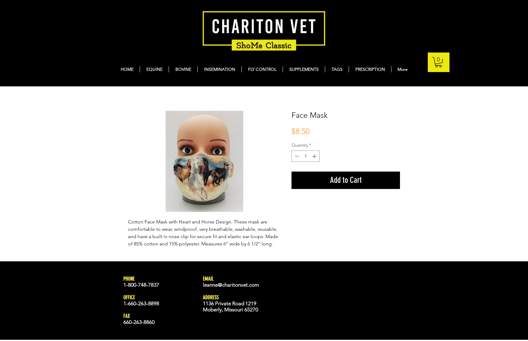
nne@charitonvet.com (234, 285)
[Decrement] (296, 156)
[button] (438, 62)
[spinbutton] (305, 156)
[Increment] (315, 156)
